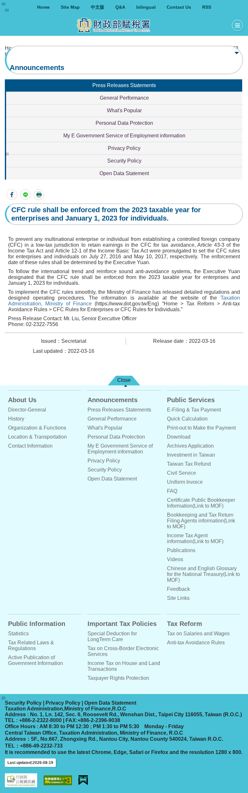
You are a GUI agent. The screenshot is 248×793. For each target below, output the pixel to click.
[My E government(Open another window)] (83, 780)
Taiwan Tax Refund (189, 464)
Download (179, 437)
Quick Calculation (187, 418)
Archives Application (190, 446)
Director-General (27, 409)
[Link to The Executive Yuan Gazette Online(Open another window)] (21, 780)
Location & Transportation (37, 437)
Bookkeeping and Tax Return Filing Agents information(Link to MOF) (201, 520)
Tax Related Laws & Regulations (31, 645)
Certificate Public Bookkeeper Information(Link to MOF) (201, 503)
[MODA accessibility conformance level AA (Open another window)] (58, 780)
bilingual (146, 7)
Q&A (120, 7)
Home (43, 7)
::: (3, 4)
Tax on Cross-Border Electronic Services (123, 651)
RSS (206, 7)
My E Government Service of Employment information (124, 135)
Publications (181, 550)
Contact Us (179, 7)
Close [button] (124, 380)
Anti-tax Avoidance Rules (196, 642)
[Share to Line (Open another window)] (25, 194)
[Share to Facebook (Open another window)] (11, 194)
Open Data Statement (124, 173)
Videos (175, 559)
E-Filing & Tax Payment (194, 409)
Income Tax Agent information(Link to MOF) (195, 538)
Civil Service (181, 473)
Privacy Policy (124, 148)
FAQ (172, 491)
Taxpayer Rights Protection (118, 678)
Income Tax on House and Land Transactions (124, 666)
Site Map (70, 7)
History (16, 418)
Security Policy (124, 161)
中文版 (97, 7)
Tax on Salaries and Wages (198, 633)
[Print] (39, 194)
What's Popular (124, 110)
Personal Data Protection (124, 123)
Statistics (18, 633)
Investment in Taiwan (191, 455)
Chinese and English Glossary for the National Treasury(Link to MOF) (203, 574)
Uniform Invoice (185, 482)
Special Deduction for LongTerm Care (112, 636)
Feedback (178, 589)
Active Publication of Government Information (35, 660)
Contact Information (30, 446)
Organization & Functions (37, 428)
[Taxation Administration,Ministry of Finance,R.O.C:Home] (118, 25)
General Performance (124, 98)
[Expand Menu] (237, 25)
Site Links (178, 598)
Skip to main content (24, 4)
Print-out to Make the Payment (201, 428)
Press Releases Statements (124, 85)
